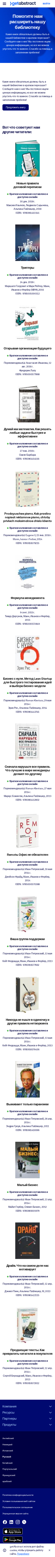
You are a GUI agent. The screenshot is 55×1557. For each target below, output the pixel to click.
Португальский (9, 1469)
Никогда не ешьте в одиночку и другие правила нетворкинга (27, 1021)
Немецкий (7, 1444)
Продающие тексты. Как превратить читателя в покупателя (28, 1351)
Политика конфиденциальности (17, 1495)
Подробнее (23, 1553)
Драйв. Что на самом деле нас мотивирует (27, 1267)
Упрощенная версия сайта (15, 1513)
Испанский (7, 1450)
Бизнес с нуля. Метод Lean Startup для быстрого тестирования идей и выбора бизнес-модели (27, 682)
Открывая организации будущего (27, 348)
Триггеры (27, 267)
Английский (8, 1438)
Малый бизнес (27, 1185)
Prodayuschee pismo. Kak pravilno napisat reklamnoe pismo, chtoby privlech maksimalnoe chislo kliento (27, 517)
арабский (7, 1481)
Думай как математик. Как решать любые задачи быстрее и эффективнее (27, 432)
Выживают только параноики (27, 1104)
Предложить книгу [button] (16, 107)
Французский (8, 1475)
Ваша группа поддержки (27, 939)
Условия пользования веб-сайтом (18, 1501)
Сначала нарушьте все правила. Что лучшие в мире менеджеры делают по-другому (27, 770)
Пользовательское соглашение (17, 1507)
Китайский (7, 1463)
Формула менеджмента (27, 598)
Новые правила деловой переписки (27, 185)
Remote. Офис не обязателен (27, 854)
